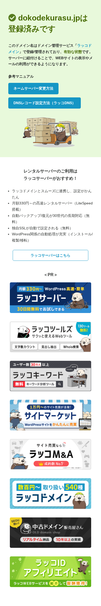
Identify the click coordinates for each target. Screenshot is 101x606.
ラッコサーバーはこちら (50, 255)
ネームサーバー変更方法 (33, 88)
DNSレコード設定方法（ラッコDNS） (44, 103)
